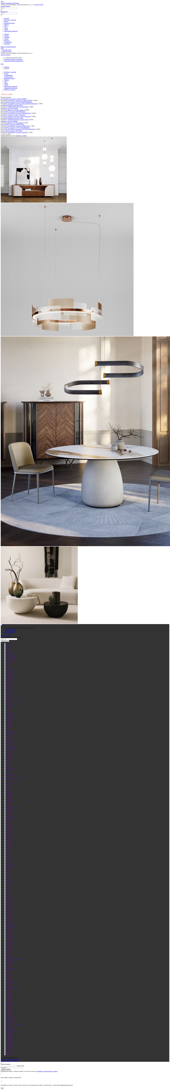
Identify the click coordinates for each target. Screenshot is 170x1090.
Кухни (6, 21)
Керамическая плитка (10, 88)
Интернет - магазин (10, 20)
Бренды (6, 34)
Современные (8, 75)
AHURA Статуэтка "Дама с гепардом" (19, 116)
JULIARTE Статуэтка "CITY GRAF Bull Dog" (21, 129)
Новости (6, 40)
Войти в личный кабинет (8, 46)
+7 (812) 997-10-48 (9, 631)
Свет (5, 26)
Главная (6, 67)
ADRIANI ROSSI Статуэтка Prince (18, 107)
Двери (6, 29)
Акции (3, 3)
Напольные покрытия (10, 31)
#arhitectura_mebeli (20, 135)
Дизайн (6, 35)
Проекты (7, 37)
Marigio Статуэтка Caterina (16, 110)
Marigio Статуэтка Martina (15, 123)
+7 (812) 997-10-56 (9, 629)
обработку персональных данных (47, 1071)
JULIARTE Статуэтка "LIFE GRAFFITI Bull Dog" (23, 103)
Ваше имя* (20, 1066)
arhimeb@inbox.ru (9, 632)
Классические (8, 77)
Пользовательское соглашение (13, 59)
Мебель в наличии (9, 89)
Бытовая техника (9, 23)
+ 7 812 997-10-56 (38, 4)
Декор (6, 28)
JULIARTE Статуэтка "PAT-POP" (18, 132)
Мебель (6, 24)
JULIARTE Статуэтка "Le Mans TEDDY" (20, 100)
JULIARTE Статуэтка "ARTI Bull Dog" (19, 113)
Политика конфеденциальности (13, 61)
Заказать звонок (5, 6)
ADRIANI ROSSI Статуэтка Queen (18, 119)
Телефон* (4, 1067)
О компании (9, 3)
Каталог (6, 18)
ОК (2, 1088)
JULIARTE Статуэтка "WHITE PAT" (19, 126)
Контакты (16, 3)
